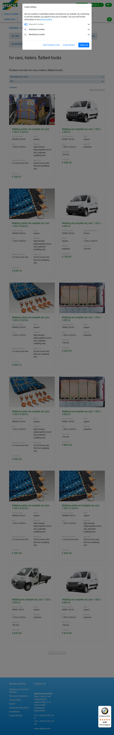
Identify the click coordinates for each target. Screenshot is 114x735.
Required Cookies (36, 24)
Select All (84, 45)
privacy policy (46, 19)
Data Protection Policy (51, 45)
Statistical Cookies (37, 29)
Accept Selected (69, 45)
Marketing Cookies (37, 34)
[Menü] (109, 707)
